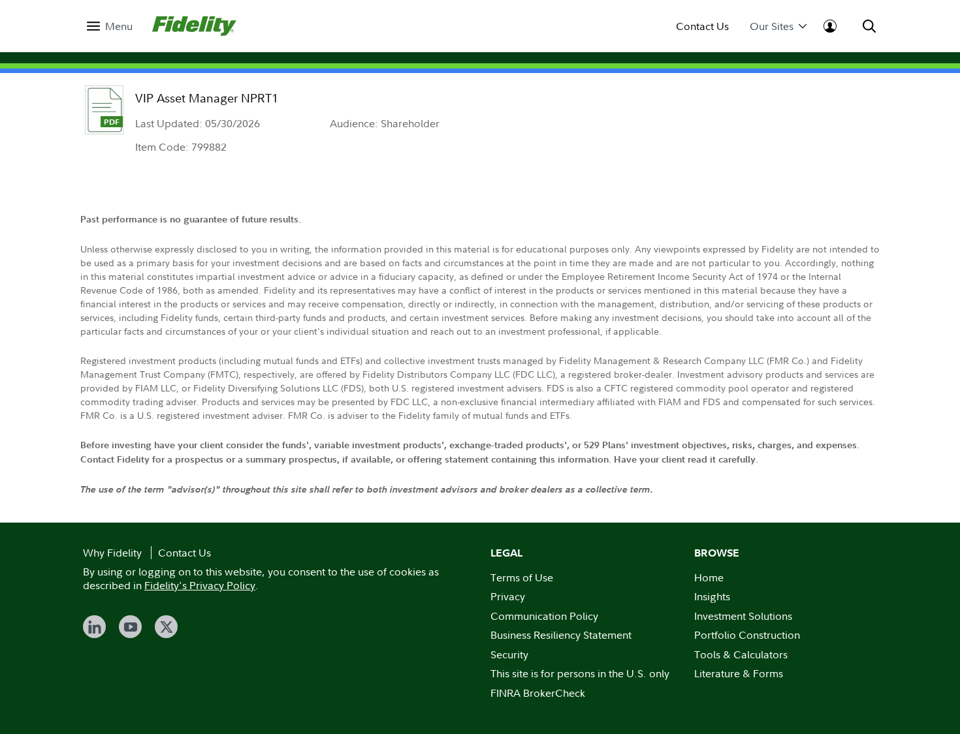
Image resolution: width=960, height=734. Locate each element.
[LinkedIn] (94, 626)
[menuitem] (110, 26)
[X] (166, 626)
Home (709, 577)
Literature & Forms (738, 673)
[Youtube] (130, 626)
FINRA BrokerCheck (537, 693)
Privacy (507, 596)
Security (509, 654)
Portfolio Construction (747, 635)
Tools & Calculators (741, 654)
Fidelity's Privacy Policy (199, 585)
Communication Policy (544, 616)
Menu (119, 26)
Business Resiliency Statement (561, 635)
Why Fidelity (112, 552)
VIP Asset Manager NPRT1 (206, 98)
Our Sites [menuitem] (771, 26)
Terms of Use (521, 577)
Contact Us (702, 26)
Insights (712, 596)
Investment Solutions (743, 616)
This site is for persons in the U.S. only (579, 673)
